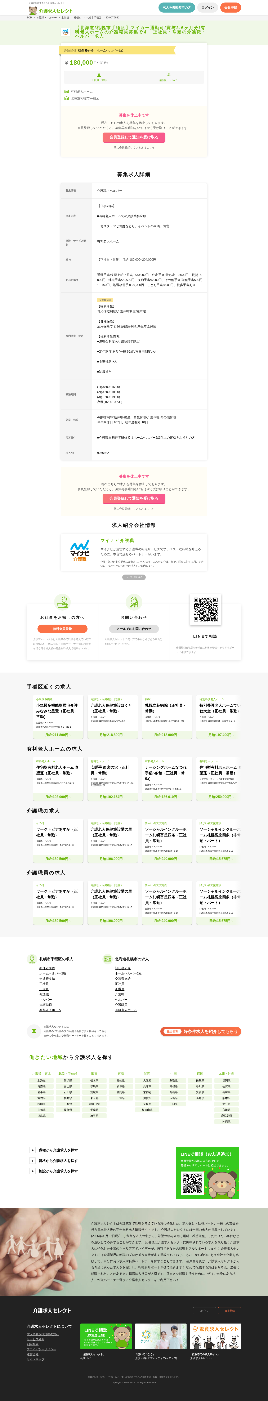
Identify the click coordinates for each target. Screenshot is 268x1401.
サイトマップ (35, 1359)
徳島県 (200, 1080)
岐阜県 (121, 1086)
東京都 (94, 1098)
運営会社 (33, 1354)
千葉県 (94, 1109)
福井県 (68, 1098)
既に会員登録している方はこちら (134, 147)
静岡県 (121, 1092)
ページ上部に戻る (134, 577)
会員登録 (230, 1310)
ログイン (205, 1310)
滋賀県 (147, 1098)
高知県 (200, 1098)
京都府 (147, 1092)
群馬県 (94, 1086)
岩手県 (41, 1092)
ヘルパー (45, 999)
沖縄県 (226, 1121)
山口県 (174, 1104)
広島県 (174, 1098)
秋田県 (41, 1104)
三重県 (121, 1098)
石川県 (68, 1092)
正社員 (44, 984)
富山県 (68, 1086)
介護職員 (45, 1005)
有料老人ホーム (50, 1010)
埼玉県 (94, 1115)
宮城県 (41, 1098)
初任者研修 (47, 968)
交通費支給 (47, 978)
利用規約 (33, 1344)
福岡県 (226, 1080)
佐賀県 (226, 1086)
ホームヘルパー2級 (52, 973)
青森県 (41, 1086)
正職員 (44, 989)
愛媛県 (200, 1092)
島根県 (174, 1086)
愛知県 (121, 1080)
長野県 (68, 1109)
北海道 (41, 1080)
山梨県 (68, 1104)
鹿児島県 (226, 1115)
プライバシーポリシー (41, 1349)
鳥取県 (174, 1080)
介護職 (44, 994)
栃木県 (94, 1080)
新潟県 (68, 1080)
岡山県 (174, 1092)
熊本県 (226, 1098)
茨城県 (94, 1092)
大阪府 (147, 1080)
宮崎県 (226, 1109)
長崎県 (226, 1092)
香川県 (200, 1086)
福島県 (41, 1115)
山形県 (41, 1109)
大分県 (226, 1104)
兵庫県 (147, 1086)
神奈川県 (94, 1104)
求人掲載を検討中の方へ (43, 1334)
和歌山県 (147, 1109)
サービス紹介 (35, 1339)
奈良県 (147, 1104)
